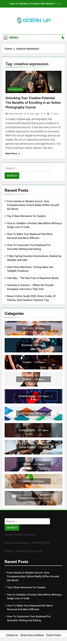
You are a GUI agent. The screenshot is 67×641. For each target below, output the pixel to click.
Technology (15, 89)
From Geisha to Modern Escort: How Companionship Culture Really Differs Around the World (33, 205)
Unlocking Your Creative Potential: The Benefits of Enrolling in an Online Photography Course (32, 102)
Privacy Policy (53, 634)
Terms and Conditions (32, 634)
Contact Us (12, 634)
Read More (11, 153)
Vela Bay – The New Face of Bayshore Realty (33, 278)
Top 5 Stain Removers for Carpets (26, 216)
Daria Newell (15, 113)
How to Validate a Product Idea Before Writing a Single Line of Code (32, 3)
